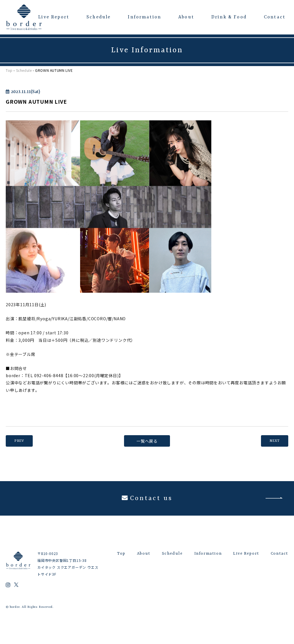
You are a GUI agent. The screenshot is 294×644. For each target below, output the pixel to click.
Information (144, 17)
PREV (19, 441)
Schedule (98, 17)
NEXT (275, 441)
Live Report (53, 17)
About (186, 17)
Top (9, 70)
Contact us (151, 498)
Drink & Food (229, 17)
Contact (274, 17)
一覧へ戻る (147, 441)
